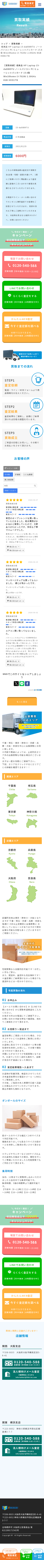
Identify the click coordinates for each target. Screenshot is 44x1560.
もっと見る (22, 701)
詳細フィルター (10, 490)
